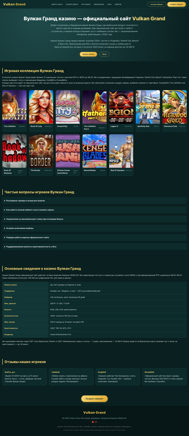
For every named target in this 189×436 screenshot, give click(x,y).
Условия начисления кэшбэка (19, 228)
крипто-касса (57, 4)
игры (109, 4)
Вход (104, 54)
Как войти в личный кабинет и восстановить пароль (30, 210)
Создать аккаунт (94, 398)
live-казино (86, 4)
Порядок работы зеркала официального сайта (27, 237)
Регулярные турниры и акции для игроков (25, 201)
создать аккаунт (176, 4)
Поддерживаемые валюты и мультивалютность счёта (31, 247)
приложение (99, 4)
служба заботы (72, 4)
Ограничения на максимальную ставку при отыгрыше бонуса (34, 219)
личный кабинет (156, 4)
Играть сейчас (88, 54)
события (118, 4)
